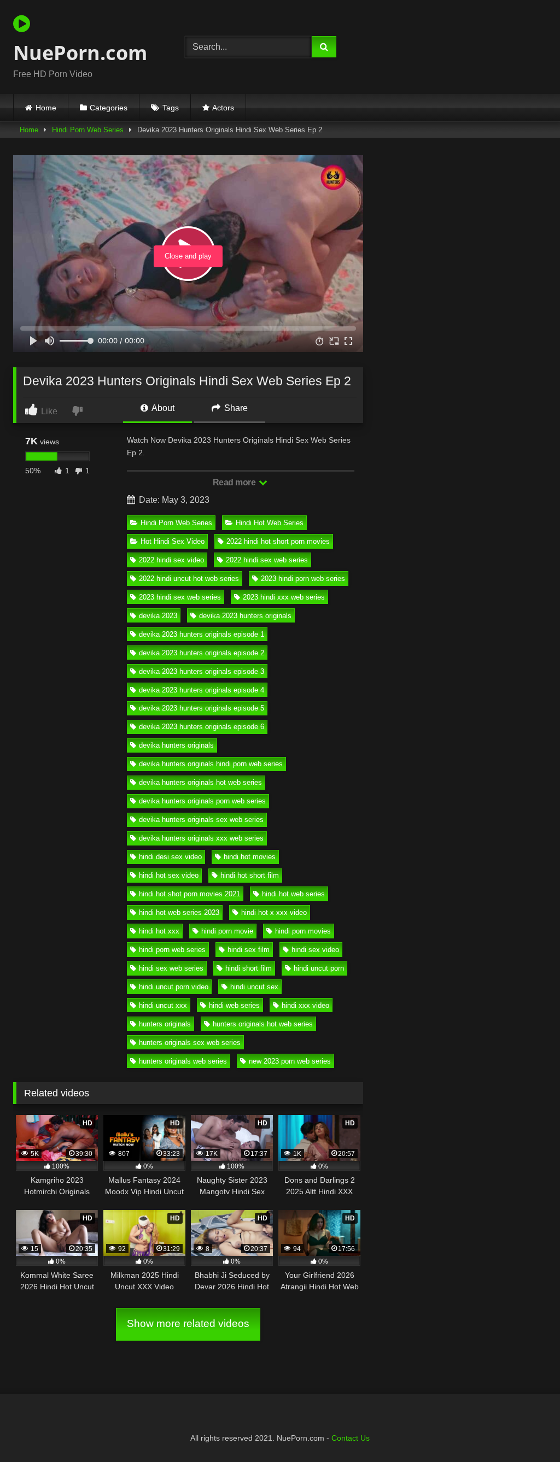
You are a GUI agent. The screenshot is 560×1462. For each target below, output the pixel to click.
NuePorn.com (80, 52)
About (162, 408)
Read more (235, 482)
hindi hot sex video (169, 875)
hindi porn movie (227, 931)
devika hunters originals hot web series (200, 782)
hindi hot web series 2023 (179, 912)
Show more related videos (188, 1323)
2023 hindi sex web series (180, 597)
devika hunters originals (176, 745)
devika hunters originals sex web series (201, 819)
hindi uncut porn (319, 968)
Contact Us (350, 1438)
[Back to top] (526, 1429)
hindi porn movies (303, 931)
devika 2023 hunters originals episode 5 (201, 708)
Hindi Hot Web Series (270, 523)
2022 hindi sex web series (267, 560)
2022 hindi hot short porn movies (278, 541)
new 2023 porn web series (290, 1061)
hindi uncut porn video (173, 987)
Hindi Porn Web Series (88, 130)
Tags (170, 107)
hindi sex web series (171, 968)
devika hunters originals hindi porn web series (211, 764)
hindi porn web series (172, 950)
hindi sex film (249, 950)
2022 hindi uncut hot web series (189, 578)
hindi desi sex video (170, 857)
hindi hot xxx (159, 931)
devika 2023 (158, 616)
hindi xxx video (305, 1005)
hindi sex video (315, 950)
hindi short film (248, 968)
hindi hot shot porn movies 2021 (189, 894)
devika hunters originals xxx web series (201, 838)
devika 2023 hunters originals (245, 616)
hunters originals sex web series (190, 1042)
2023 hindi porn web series (303, 578)
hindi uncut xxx (163, 1005)
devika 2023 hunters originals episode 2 (201, 653)
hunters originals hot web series (263, 1024)
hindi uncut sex (254, 987)
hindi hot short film (249, 875)
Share (235, 408)
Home (46, 107)
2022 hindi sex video (171, 560)
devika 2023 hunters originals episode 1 (201, 634)
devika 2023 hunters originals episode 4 (201, 690)
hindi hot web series (293, 894)
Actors (223, 107)
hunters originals (165, 1024)
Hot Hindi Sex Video (173, 541)
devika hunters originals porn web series (202, 801)
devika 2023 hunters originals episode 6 (201, 727)
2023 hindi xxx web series (284, 597)
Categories (108, 107)
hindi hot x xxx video (274, 912)
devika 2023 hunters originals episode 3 (201, 671)
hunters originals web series (183, 1061)
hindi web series (234, 1005)
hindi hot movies (250, 857)
